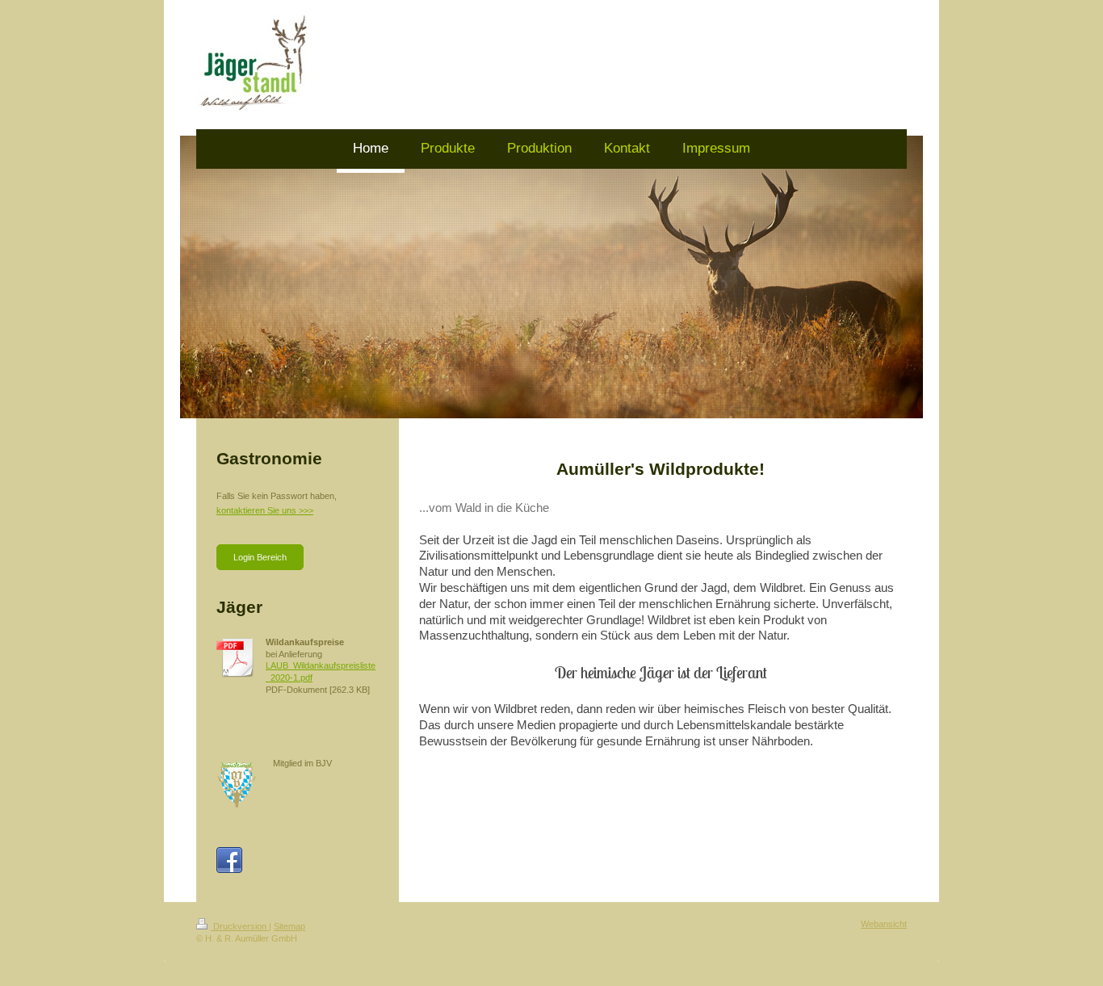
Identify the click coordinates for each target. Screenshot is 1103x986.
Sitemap (289, 926)
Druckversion (240, 926)
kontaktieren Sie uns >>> (264, 510)
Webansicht (884, 924)
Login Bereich (260, 557)
